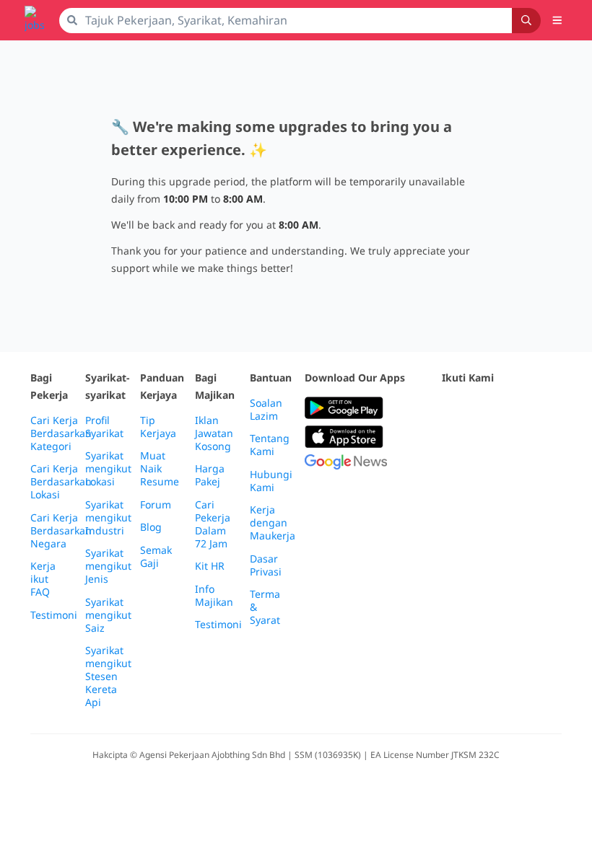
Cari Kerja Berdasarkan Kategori (61, 433)
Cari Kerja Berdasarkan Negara (61, 530)
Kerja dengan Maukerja (272, 522)
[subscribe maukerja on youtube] (514, 408)
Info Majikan (214, 596)
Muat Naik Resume (159, 468)
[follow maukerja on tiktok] (482, 443)
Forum (155, 504)
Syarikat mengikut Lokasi (108, 468)
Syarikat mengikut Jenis (108, 566)
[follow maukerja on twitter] (482, 408)
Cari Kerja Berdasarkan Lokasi (61, 481)
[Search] (526, 20)
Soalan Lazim (266, 410)
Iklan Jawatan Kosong (214, 433)
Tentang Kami (270, 445)
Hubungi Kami (271, 481)
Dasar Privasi (266, 565)
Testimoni (53, 615)
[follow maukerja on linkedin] (450, 443)
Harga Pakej (210, 475)
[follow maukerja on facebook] (450, 408)
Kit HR (210, 566)
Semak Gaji (156, 557)
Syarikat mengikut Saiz (108, 615)
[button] (557, 20)
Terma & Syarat (265, 607)
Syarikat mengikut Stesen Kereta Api (108, 676)
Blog (151, 527)
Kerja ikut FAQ (43, 579)
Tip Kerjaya (158, 427)
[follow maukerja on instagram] (545, 408)
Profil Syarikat (104, 427)
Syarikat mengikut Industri (108, 517)
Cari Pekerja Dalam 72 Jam (212, 524)
